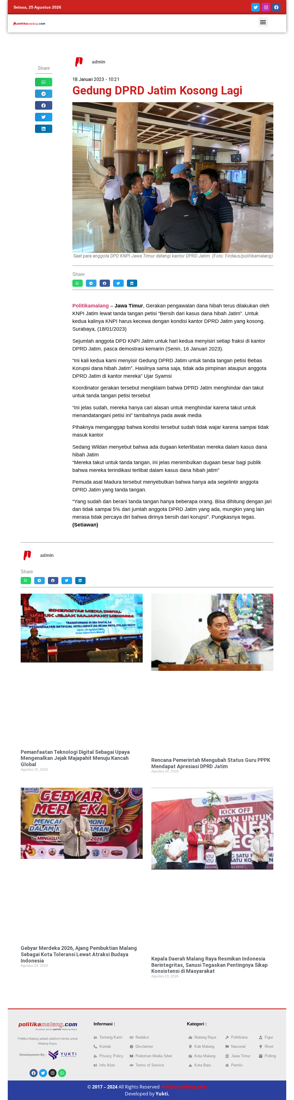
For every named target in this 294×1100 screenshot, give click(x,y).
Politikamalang (90, 306)
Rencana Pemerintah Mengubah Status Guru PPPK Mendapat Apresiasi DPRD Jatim (210, 763)
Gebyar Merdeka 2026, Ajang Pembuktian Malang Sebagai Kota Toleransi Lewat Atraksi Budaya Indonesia (79, 954)
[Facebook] (276, 7)
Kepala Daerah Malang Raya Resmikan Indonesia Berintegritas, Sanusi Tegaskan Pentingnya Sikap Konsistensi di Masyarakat (209, 965)
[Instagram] (266, 7)
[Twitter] (255, 7)
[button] (263, 22)
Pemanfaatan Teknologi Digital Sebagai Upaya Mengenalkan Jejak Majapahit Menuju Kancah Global (75, 758)
